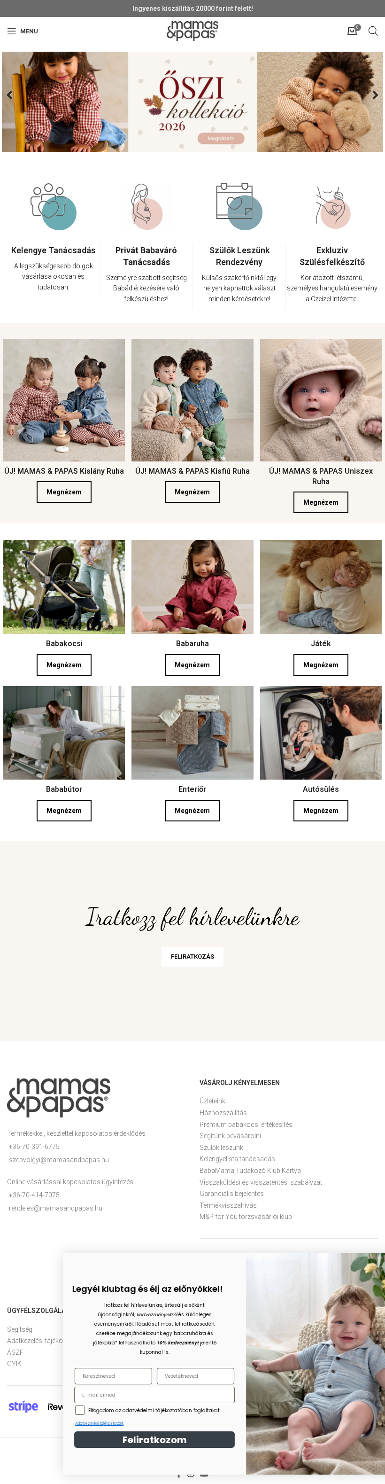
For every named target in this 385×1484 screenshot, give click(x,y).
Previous (16, 95)
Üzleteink (212, 1101)
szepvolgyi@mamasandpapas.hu (59, 1160)
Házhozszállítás (223, 1113)
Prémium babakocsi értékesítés (246, 1124)
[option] (53, 247)
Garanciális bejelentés (232, 1193)
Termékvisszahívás (228, 1205)
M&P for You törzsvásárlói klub (246, 1216)
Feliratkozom (101, 1439)
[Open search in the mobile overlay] (373, 30)
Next (369, 95)
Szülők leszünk (221, 1147)
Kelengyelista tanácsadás (237, 1159)
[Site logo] (192, 30)
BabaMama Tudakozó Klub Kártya (250, 1170)
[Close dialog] (363, 1265)
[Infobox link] (53, 270)
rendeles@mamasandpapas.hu (55, 1208)
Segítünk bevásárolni (230, 1136)
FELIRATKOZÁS (192, 956)
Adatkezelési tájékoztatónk (46, 1423)
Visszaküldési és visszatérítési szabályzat (261, 1182)
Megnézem (64, 492)
